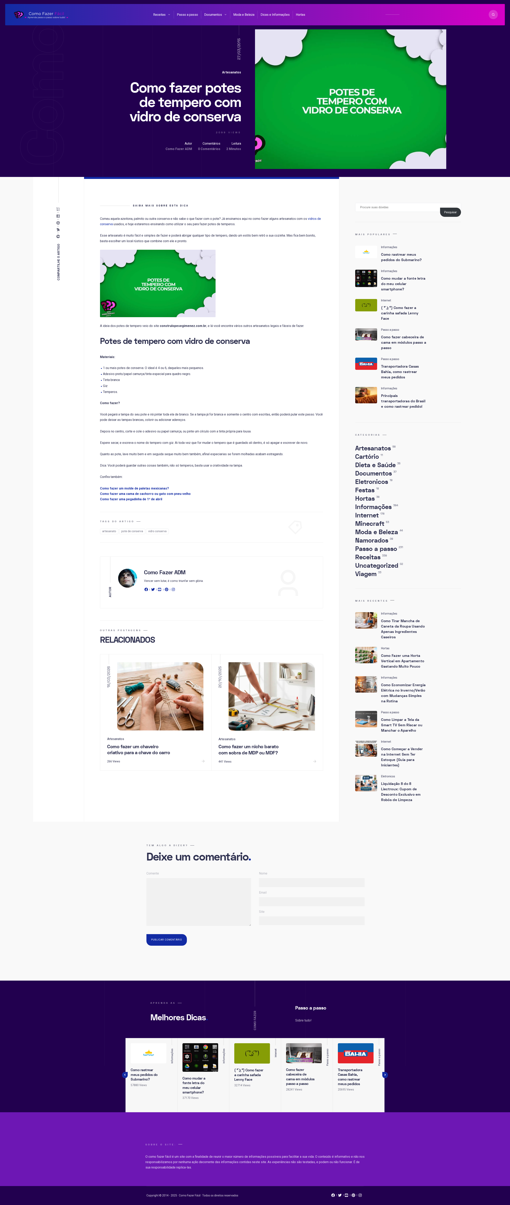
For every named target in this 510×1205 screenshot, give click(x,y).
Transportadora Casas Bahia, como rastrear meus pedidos (400, 372)
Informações (376, 507)
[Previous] (125, 1075)
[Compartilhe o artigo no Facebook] (59, 237)
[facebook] (146, 590)
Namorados (374, 540)
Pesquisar (450, 212)
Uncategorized (379, 565)
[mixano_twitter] (340, 1196)
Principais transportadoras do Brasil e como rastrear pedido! (403, 401)
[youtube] (160, 590)
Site (262, 912)
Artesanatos (231, 72)
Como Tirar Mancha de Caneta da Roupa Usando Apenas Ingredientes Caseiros (403, 629)
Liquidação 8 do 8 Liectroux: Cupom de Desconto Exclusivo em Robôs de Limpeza (401, 791)
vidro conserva (157, 531)
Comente (152, 873)
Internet (369, 515)
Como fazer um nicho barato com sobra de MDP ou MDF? (249, 749)
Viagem (368, 574)
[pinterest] (167, 590)
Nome (263, 873)
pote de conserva (132, 531)
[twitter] (153, 590)
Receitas (159, 15)
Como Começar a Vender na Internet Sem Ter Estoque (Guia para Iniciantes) (402, 757)
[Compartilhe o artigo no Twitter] (59, 230)
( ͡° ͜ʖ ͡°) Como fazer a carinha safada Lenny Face (399, 313)
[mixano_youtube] (347, 1196)
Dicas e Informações (275, 15)
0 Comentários (209, 149)
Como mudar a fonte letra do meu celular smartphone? (403, 284)
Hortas (300, 15)
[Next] (385, 1075)
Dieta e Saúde (377, 465)
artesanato (109, 531)
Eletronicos (373, 482)
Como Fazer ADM (179, 149)
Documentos (213, 15)
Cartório (369, 456)
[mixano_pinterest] (353, 1196)
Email (263, 892)
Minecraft (372, 523)
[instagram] (173, 590)
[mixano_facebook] (333, 1196)
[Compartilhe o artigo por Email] (59, 209)
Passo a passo (187, 15)
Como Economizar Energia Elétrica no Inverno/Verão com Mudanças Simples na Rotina (403, 693)
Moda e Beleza (243, 15)
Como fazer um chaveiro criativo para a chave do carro (138, 749)
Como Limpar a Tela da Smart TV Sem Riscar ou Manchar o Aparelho (401, 725)
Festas (367, 490)
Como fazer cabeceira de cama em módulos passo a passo (403, 342)
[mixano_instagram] (360, 1196)
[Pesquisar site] (493, 14)
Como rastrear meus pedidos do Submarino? (401, 257)
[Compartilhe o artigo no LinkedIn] (59, 216)
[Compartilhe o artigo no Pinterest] (59, 223)
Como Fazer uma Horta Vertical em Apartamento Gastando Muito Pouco (402, 661)
